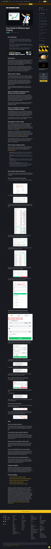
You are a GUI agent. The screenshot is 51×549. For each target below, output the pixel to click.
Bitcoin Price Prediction (33, 530)
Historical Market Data (42, 521)
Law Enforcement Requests (43, 536)
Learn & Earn (32, 525)
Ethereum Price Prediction (34, 531)
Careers (14, 518)
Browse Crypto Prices (33, 526)
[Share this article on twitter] (39, 9)
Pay (22, 519)
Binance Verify (41, 533)
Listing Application (33, 518)
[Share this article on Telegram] (44, 9)
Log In (41, 1)
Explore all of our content (25, 511)
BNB (40, 519)
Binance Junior (23, 521)
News (13, 520)
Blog (13, 526)
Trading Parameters (42, 534)
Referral (41, 518)
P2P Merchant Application (34, 517)
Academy (23, 522)
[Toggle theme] (49, 1)
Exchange (23, 517)
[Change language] (47, 1)
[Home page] (5, 1)
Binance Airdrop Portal (42, 535)
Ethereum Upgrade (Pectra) (34, 532)
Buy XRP (32, 535)
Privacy (14, 524)
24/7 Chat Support (42, 527)
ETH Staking (23, 526)
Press (13, 521)
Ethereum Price (32, 528)
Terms (13, 523)
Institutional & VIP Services (34, 519)
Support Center (42, 528)
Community (14, 527)
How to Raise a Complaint (43, 537)
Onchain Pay (32, 521)
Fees (40, 531)
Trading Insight (41, 522)
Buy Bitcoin (32, 533)
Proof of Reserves (42, 523)
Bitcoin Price (32, 527)
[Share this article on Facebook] (41, 9)
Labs (31, 520)
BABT (22, 527)
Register (45, 1)
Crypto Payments (24, 520)
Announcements (15, 519)
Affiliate (41, 517)
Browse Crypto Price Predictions (35, 529)
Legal (13, 522)
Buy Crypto (23, 518)
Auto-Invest (23, 525)
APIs (40, 532)
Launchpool (23, 524)
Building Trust (14, 525)
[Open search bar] (39, 1)
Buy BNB (32, 534)
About (13, 517)
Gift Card (23, 523)
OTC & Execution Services (43, 520)
